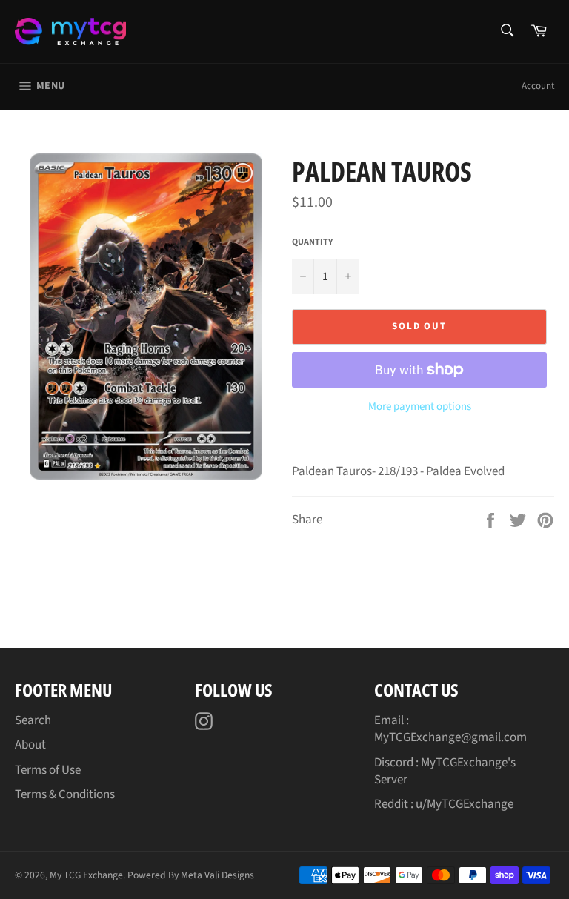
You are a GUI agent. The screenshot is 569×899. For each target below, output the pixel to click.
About (30, 745)
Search (33, 720)
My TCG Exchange (86, 875)
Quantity (312, 242)
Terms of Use (48, 770)
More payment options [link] (419, 406)
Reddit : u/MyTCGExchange (443, 804)
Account (538, 86)
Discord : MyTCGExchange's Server (445, 771)
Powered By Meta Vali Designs (190, 875)
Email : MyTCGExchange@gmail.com (450, 728)
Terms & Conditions (65, 794)
